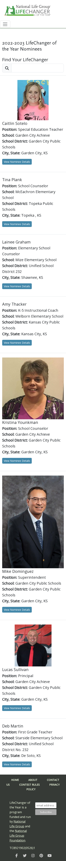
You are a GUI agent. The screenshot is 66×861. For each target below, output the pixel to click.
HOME (15, 780)
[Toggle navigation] (5, 24)
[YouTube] (49, 856)
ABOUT (32, 780)
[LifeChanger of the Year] (16, 856)
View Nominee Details (17, 161)
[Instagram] (33, 856)
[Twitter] (25, 856)
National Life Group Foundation (18, 835)
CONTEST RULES (29, 784)
